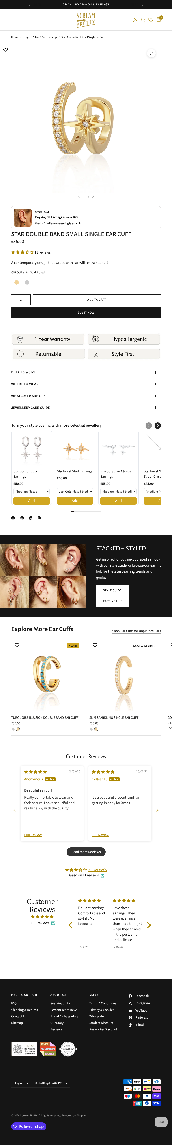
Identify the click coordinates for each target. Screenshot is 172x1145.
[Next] (93, 197)
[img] (35, 772)
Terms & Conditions (102, 1003)
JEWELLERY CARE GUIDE (30, 407)
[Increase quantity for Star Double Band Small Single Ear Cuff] (27, 300)
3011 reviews (39, 923)
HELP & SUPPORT (25, 994)
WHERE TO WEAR (24, 384)
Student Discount (101, 1023)
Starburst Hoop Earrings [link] (25, 474)
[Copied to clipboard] (40, 518)
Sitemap (17, 1023)
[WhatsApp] (31, 518)
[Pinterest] (23, 518)
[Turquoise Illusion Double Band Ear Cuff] (47, 675)
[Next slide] (157, 810)
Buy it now (86, 313)
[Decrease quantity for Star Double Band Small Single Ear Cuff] (14, 300)
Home (14, 37)
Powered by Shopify (74, 1115)
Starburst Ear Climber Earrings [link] (116, 474)
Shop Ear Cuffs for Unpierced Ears (136, 631)
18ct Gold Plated (16, 282)
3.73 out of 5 (97, 870)
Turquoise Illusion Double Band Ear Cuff (45, 717)
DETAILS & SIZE (23, 372)
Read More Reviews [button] (86, 851)
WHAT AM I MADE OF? (28, 395)
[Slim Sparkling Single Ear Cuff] (125, 675)
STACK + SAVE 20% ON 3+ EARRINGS (86, 4)
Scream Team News (63, 1010)
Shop (26, 37)
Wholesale (96, 1016)
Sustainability (60, 1003)
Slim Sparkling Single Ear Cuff (114, 717)
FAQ (14, 1003)
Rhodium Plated (27, 282)
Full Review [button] (33, 835)
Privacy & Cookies (101, 1010)
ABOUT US (58, 994)
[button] (22, 252)
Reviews (56, 1029)
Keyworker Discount (103, 1029)
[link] (31, 449)
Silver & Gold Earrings (45, 37)
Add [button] (31, 501)
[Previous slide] (14, 810)
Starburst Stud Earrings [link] (74, 471)
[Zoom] (151, 53)
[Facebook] (14, 518)
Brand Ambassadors (64, 1016)
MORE (94, 994)
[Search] (143, 19)
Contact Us (19, 1016)
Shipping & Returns (24, 1010)
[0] (158, 19)
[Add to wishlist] (5, 50)
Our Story (57, 1023)
